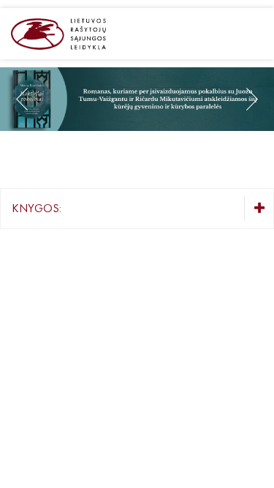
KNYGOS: (36, 208)
